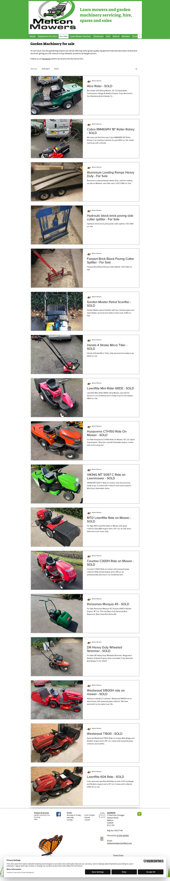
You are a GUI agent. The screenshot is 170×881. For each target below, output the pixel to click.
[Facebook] (58, 814)
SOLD (56, 69)
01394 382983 (123, 835)
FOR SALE (46, 69)
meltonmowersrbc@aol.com (119, 843)
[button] (136, 69)
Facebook (46, 58)
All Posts (34, 69)
